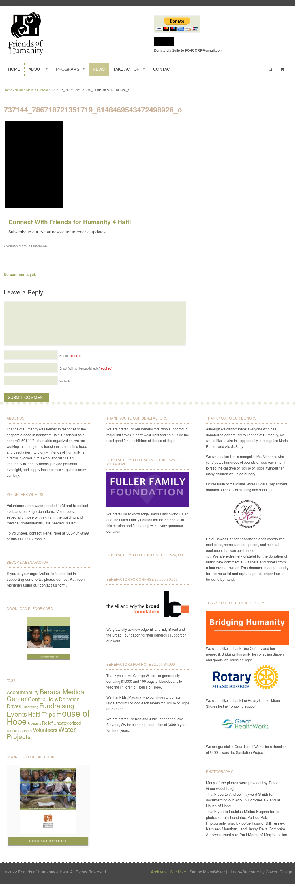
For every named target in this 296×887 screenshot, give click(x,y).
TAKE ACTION (126, 69)
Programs (34, 723)
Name (71, 355)
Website (65, 380)
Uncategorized (67, 723)
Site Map (178, 872)
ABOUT (35, 69)
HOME (14, 69)
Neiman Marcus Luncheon (32, 90)
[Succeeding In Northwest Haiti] (25, 52)
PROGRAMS (67, 69)
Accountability (23, 692)
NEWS (99, 69)
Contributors (43, 699)
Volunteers (45, 729)
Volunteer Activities (19, 730)
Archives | (160, 872)
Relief (47, 723)
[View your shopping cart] (283, 69)
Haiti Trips (41, 714)
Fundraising (30, 707)
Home (8, 90)
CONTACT (163, 69)
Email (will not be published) (86, 368)
